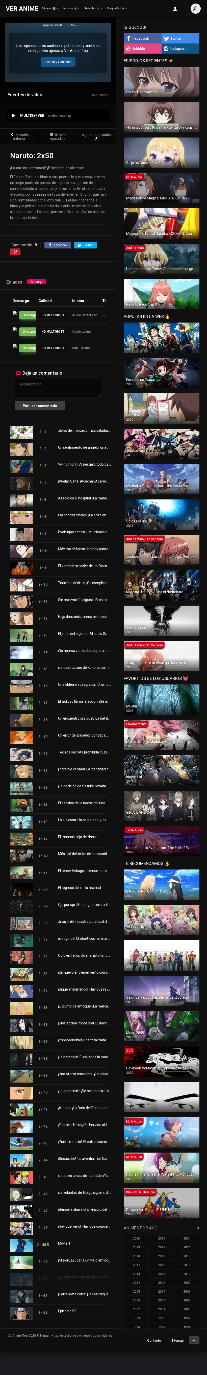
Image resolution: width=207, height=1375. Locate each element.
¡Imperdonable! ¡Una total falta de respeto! (84, 1040)
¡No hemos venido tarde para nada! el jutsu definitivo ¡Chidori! (84, 651)
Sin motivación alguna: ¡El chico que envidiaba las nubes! (84, 600)
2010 (161, 1283)
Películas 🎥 (92, 8)
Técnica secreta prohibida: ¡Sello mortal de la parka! (84, 752)
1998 (161, 1318)
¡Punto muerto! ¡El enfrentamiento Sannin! (84, 1142)
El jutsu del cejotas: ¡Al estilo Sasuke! (84, 634)
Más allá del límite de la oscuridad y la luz (84, 854)
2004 (161, 1300)
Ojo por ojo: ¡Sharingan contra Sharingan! (84, 905)
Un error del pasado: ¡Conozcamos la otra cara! (84, 735)
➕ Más (71, 25)
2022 (161, 1247)
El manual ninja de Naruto (78, 837)
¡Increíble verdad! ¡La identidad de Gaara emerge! (84, 769)
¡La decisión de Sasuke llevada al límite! (84, 786)
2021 (186, 1247)
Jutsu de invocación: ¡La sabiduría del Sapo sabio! (84, 430)
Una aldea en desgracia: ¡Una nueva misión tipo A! (84, 684)
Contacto (154, 1340)
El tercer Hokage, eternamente (82, 871)
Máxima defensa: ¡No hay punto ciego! (84, 549)
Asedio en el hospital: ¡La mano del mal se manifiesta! (84, 498)
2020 (136, 1256)
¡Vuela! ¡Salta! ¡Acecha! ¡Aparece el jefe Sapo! (84, 481)
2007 (161, 1291)
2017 (136, 1265)
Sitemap (177, 1340)
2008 (136, 1291)
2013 (161, 1274)
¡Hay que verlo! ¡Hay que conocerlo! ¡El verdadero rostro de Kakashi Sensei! (84, 1226)
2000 (186, 1309)
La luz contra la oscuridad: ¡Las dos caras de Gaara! (84, 820)
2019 (161, 1256)
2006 (186, 1291)
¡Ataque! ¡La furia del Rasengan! (83, 1108)
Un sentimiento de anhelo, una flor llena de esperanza (84, 447)
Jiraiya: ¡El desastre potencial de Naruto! (84, 922)
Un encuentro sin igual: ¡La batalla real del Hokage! (84, 718)
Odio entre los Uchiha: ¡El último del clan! (84, 955)
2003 (186, 1300)
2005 (136, 1300)
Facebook (141, 38)
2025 (161, 1238)
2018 (186, 1256)
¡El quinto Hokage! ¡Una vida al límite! (84, 1125)
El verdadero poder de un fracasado (84, 566)
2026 (136, 1238)
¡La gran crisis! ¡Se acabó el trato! (84, 1091)
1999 (136, 1318)
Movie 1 (64, 1243)
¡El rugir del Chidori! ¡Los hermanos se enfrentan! (84, 938)
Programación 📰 (52, 25)
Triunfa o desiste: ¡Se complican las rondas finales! (84, 583)
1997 (186, 1318)
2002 (136, 1309)
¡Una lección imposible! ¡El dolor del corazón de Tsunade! (84, 1023)
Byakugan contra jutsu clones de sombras (84, 532)
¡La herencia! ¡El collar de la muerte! (84, 1057)
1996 (136, 1327)
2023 (136, 1247)
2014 (136, 1274)
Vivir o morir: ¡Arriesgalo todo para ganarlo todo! (84, 464)
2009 (186, 1283)
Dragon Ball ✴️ (116, 8)
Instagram (178, 48)
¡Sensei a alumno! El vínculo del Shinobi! (84, 1209)
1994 (186, 1327)
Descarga (36, 282)
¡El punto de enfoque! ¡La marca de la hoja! (84, 1006)
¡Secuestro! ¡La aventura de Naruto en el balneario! (84, 1159)
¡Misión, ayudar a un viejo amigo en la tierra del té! (84, 1260)
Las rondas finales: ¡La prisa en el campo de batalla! (84, 515)
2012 (186, 1274)
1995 (161, 1327)
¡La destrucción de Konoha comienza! (84, 668)
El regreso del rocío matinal (79, 888)
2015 (186, 1265)
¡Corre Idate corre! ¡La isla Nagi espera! (84, 1294)
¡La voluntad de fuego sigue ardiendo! (84, 1192)
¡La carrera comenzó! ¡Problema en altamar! (84, 1277)
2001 (161, 1309)
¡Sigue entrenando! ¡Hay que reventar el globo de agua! (84, 989)
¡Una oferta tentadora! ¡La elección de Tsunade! (84, 1074)
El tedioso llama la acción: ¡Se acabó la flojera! (84, 701)
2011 (136, 1283)
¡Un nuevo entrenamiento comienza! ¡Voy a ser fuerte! (84, 972)
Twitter (176, 38)
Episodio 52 (67, 1311)
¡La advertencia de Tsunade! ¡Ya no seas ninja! (84, 1176)
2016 (161, 1265)
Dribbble (138, 48)
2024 (186, 1238)
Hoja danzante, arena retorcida (82, 617)
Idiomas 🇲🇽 (70, 8)
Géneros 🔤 (49, 8)
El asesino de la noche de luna (81, 803)
